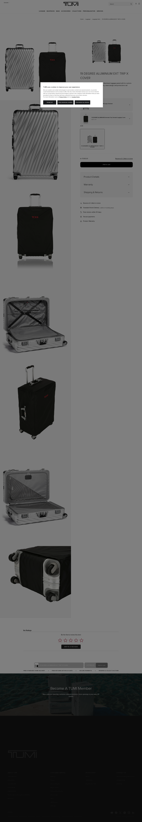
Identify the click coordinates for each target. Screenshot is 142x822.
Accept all (50, 102)
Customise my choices (82, 102)
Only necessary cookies (65, 102)
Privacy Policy (63, 97)
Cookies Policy (76, 97)
